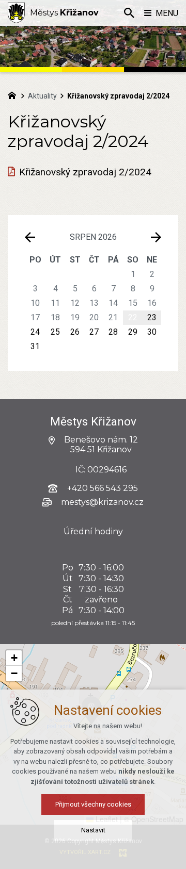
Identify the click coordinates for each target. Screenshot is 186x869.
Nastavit (93, 830)
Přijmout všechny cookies (93, 804)
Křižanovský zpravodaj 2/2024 (85, 172)
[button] (14, 658)
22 (132, 317)
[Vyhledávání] (129, 13)
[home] (14, 94)
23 (152, 317)
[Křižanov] (16, 13)
